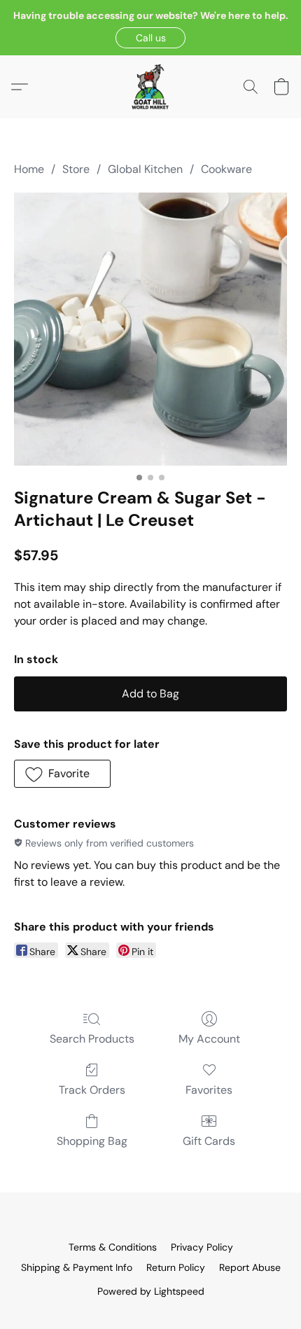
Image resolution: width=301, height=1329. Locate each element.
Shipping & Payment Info (76, 1267)
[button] (150, 37)
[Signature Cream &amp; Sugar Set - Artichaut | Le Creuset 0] (150, 329)
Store (76, 169)
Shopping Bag (92, 1141)
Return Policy (175, 1267)
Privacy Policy (202, 1247)
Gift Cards (209, 1141)
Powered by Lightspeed (150, 1291)
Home (29, 169)
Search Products (92, 1038)
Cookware (226, 169)
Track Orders (92, 1090)
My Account (209, 1038)
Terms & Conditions (113, 1247)
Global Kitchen (145, 169)
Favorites (209, 1090)
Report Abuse (250, 1267)
